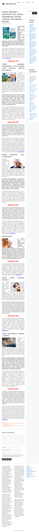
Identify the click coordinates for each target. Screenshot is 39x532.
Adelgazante (18, 2)
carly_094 (31, 94)
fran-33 (30, 84)
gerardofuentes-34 (33, 113)
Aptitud (23, 2)
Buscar (30, 11)
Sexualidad (28, 2)
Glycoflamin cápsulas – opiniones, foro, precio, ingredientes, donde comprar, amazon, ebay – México (33, 28)
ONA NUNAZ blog (11, 4)
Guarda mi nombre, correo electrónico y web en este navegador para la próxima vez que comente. (13, 456)
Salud (17, 5)
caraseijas (31, 102)
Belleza (33, 2)
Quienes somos (30, 467)
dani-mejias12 (32, 76)
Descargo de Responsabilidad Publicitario (30, 473)
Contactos (29, 468)
